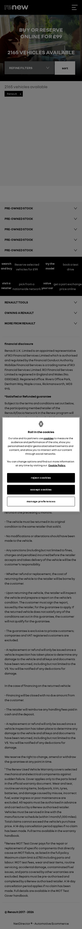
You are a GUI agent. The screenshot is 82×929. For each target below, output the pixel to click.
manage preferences (41, 501)
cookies (49, 438)
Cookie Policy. (57, 465)
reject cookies (41, 477)
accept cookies (41, 489)
